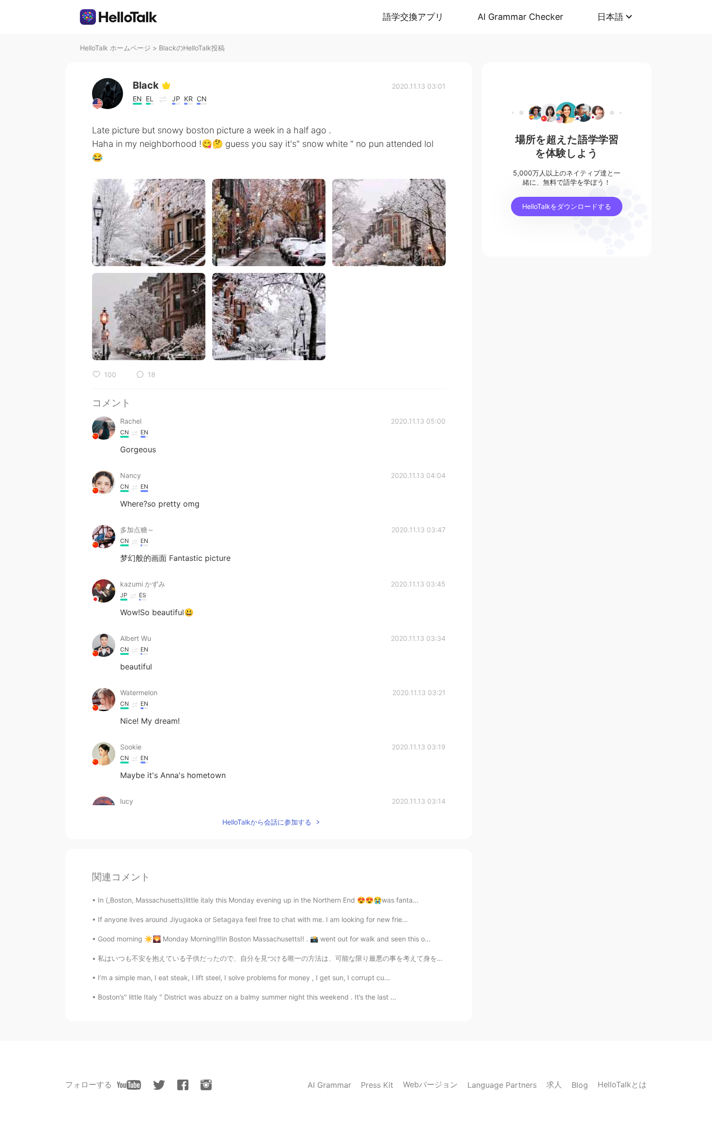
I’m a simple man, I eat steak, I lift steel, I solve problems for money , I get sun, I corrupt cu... (244, 977)
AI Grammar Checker (520, 17)
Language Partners (502, 1085)
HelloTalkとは (622, 1084)
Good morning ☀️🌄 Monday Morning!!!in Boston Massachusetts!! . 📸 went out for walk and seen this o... (264, 939)
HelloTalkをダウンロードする (566, 206)
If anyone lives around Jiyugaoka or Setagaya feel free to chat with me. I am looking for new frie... (253, 919)
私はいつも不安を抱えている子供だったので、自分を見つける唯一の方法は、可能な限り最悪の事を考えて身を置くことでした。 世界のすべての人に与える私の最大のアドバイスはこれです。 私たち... (404, 958)
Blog (580, 1085)
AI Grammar (329, 1085)
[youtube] (129, 1085)
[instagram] (206, 1085)
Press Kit (377, 1085)
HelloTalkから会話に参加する (266, 822)
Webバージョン (430, 1084)
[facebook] (182, 1085)
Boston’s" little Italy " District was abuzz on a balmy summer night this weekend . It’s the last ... (247, 997)
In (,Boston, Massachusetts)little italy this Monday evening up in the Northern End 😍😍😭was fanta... (258, 900)
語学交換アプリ (413, 17)
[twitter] (159, 1085)
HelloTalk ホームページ (115, 48)
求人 (554, 1084)
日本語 (610, 17)
